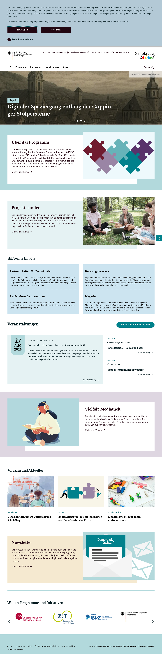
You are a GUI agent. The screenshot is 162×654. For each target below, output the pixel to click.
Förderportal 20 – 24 (100, 52)
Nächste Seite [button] (88, 121)
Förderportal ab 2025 (120, 52)
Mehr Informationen (22, 39)
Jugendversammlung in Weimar (125, 369)
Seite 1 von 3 (77, 121)
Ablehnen (56, 29)
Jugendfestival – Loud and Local (125, 347)
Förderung (35, 66)
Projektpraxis (52, 66)
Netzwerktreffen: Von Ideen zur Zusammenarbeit (56, 345)
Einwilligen (22, 29)
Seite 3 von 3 (84, 121)
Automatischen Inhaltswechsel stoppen (70, 121)
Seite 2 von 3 (81, 121)
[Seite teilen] (159, 238)
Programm (21, 66)
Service (66, 66)
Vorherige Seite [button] (74, 121)
